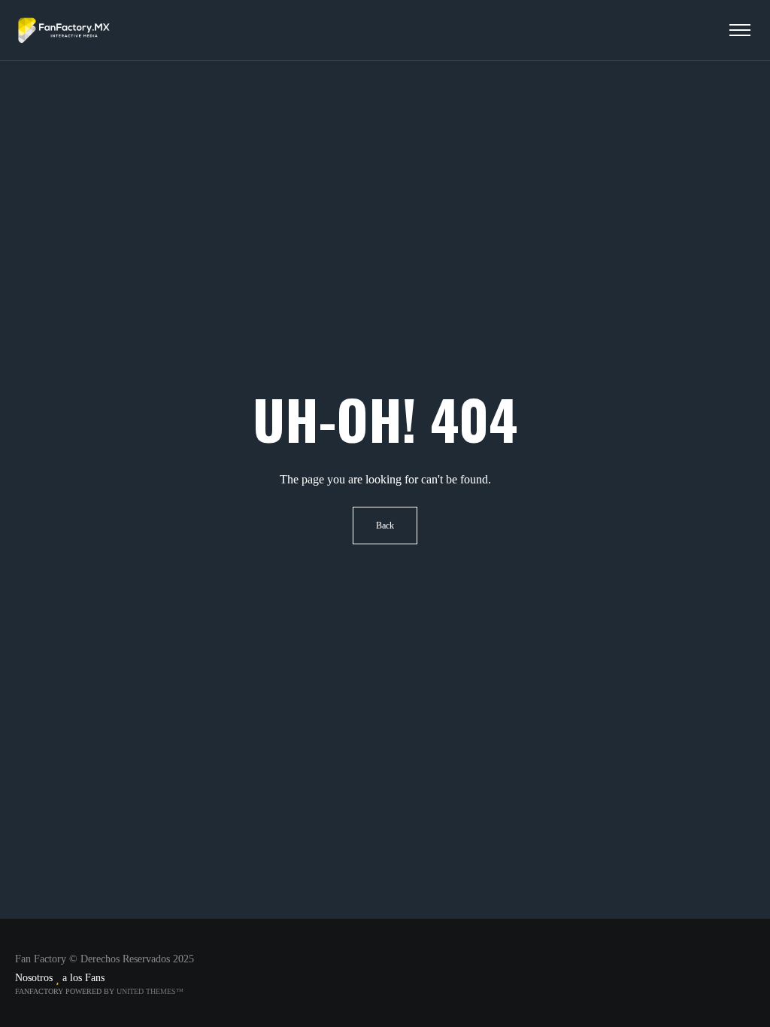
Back (385, 525)
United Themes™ (150, 991)
